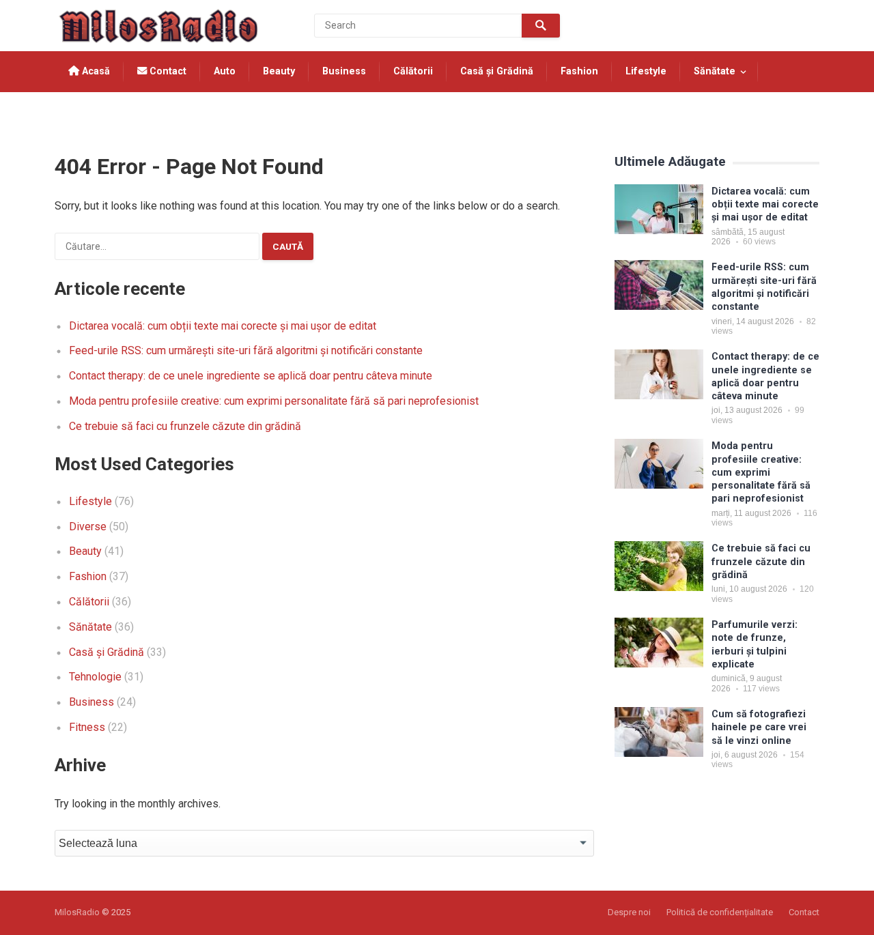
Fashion (579, 71)
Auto (225, 71)
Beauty (279, 71)
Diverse (88, 526)
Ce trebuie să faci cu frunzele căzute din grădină (185, 426)
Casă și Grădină (496, 71)
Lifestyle (645, 71)
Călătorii (413, 71)
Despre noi (629, 912)
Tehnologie (95, 112)
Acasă (94, 71)
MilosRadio (77, 912)
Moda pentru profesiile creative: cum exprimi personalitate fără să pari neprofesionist (274, 400)
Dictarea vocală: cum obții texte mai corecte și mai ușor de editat (222, 325)
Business (344, 71)
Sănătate (714, 71)
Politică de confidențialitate (719, 912)
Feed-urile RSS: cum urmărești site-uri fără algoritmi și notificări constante (246, 350)
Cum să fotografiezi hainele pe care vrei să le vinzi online (758, 727)
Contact (166, 71)
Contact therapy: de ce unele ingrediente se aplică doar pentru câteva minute (250, 375)
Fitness (87, 727)
